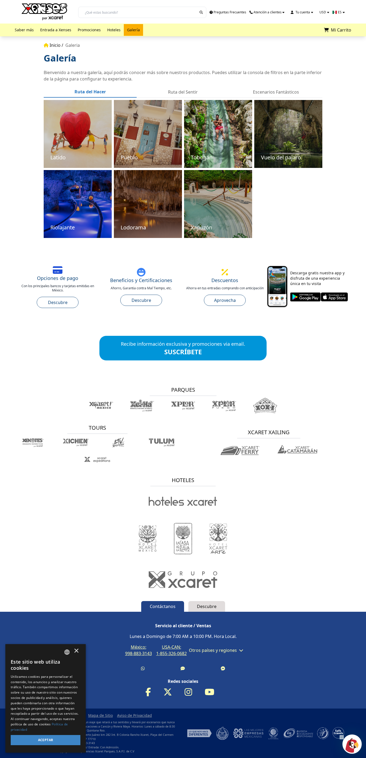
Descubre (58, 302)
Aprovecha (225, 300)
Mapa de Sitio (100, 715)
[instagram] (192, 692)
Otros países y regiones (213, 650)
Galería (133, 29)
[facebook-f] (151, 692)
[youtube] (213, 692)
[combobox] (67, 652)
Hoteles (114, 29)
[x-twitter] (170, 692)
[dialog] (45, 698)
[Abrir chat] (352, 744)
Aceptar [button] (45, 740)
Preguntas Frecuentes (230, 12)
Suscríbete (173, 352)
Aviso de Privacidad (134, 715)
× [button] (76, 652)
